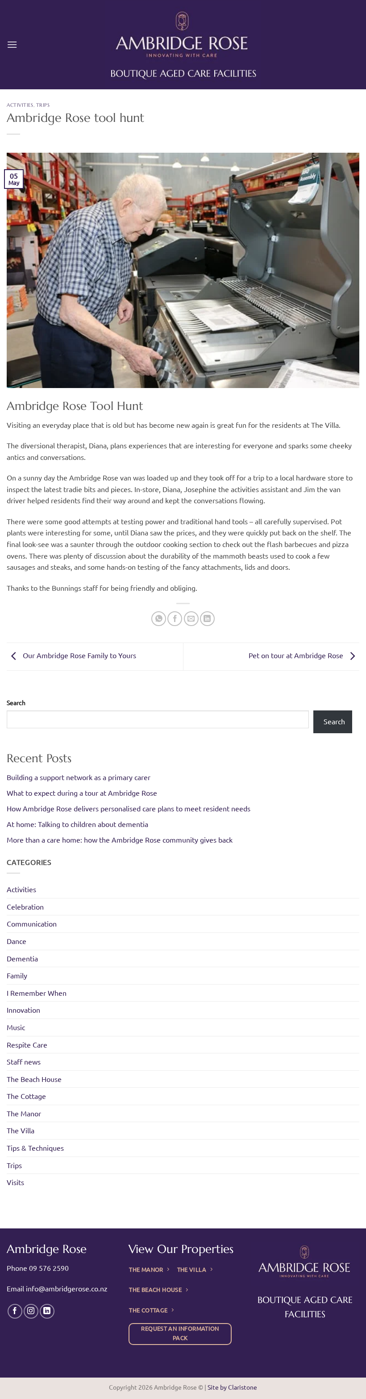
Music (16, 1027)
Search (16, 702)
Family (17, 975)
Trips (43, 105)
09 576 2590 (49, 1267)
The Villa (20, 1130)
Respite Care (27, 1044)
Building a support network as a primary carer (78, 777)
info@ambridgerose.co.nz (67, 1288)
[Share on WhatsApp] (158, 618)
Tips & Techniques (35, 1147)
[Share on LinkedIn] (207, 618)
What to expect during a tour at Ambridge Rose (82, 792)
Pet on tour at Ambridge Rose (297, 655)
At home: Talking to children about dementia (77, 823)
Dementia (22, 958)
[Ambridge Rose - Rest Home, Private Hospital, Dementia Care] (183, 44)
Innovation (23, 1009)
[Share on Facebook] (174, 618)
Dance (16, 940)
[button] (12, 44)
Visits (15, 1182)
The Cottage (26, 1095)
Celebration (25, 906)
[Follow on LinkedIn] (47, 1311)
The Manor (24, 1113)
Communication (32, 923)
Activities (20, 105)
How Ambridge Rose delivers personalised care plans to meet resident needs (128, 808)
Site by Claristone (232, 1387)
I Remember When (37, 992)
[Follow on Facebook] (15, 1311)
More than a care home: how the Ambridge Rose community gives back (120, 839)
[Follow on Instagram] (31, 1311)
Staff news (24, 1061)
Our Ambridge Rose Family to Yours (78, 655)
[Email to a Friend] (191, 618)
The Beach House (34, 1078)
